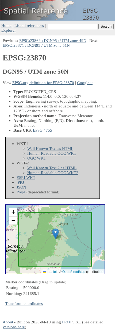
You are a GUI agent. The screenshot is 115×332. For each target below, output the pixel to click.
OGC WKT (36, 158)
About (8, 322)
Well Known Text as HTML (50, 148)
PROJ (66, 322)
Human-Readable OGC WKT (51, 153)
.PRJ (20, 182)
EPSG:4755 (42, 130)
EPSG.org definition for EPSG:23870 (43, 82)
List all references (29, 25)
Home (6, 25)
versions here (14, 326)
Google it (85, 82)
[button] (55, 233)
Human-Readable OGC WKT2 (52, 172)
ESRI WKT (26, 177)
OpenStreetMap (73, 271)
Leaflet (51, 271)
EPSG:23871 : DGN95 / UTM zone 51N (36, 45)
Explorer (8, 30)
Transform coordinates (24, 303)
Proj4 (21, 192)
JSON (21, 187)
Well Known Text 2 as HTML (51, 167)
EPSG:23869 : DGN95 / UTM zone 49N (52, 40)
